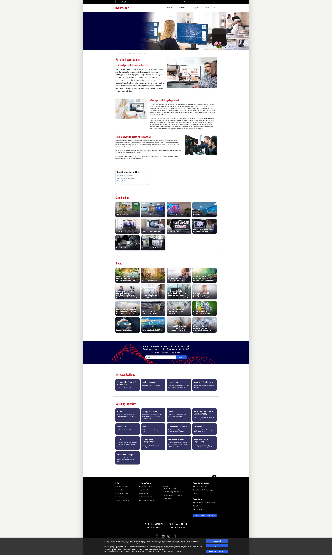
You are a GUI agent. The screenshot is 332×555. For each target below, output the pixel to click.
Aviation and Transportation (149, 440)
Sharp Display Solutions (201, 486)
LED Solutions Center (145, 486)
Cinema (171, 411)
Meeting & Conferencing (204, 382)
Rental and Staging (176, 439)
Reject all (217, 546)
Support (196, 8)
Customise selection (217, 552)
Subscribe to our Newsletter (205, 515)
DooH (119, 439)
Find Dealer (119, 497)
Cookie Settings (140, 551)
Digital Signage (148, 382)
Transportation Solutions (147, 500)
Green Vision (167, 499)
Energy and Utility (150, 411)
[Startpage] (122, 8)
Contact (195, 493)
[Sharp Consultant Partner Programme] (178, 525)
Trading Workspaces (123, 181)
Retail (119, 411)
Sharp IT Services (198, 509)
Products (170, 8)
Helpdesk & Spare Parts (123, 486)
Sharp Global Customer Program (203, 490)
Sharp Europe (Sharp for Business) (204, 502)
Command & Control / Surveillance (126, 383)
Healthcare (121, 426)
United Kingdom (123, 2)
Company (207, 2)
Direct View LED (144, 490)
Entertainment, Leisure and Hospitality (204, 412)
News (207, 8)
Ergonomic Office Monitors (125, 175)
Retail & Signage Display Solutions (174, 492)
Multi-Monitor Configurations (125, 178)
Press (214, 2)
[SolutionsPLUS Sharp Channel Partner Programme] (154, 525)
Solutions (182, 8)
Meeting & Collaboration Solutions (171, 487)
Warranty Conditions (122, 500)
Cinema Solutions (144, 493)
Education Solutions (145, 497)
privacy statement (177, 551)
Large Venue (173, 382)
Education (198, 426)
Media (145, 426)
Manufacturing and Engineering (202, 440)
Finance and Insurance (177, 426)
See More (198, 2)
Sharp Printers (197, 506)
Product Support (120, 490)
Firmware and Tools (121, 493)
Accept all (217, 541)
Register (181, 357)
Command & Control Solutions (173, 495)
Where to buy (188, 2)
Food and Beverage (125, 454)
